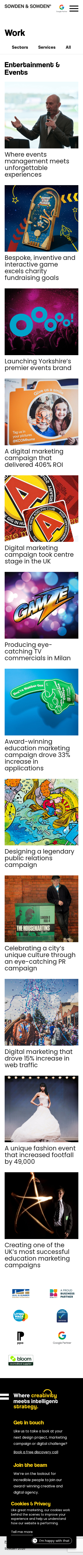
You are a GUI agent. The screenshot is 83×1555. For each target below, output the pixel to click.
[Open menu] (73, 8)
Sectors (20, 47)
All (68, 47)
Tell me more (22, 1532)
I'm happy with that (54, 1541)
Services (47, 47)
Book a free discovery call (36, 1452)
